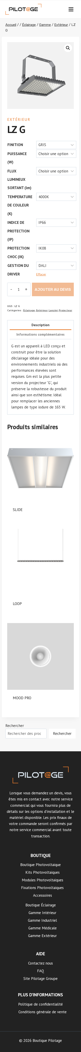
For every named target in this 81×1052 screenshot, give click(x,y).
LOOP (17, 603)
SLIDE (17, 509)
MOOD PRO (22, 697)
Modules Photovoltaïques (42, 880)
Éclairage (29, 310)
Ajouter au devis (53, 289)
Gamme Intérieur (42, 912)
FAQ (40, 970)
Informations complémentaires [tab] (40, 334)
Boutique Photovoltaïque (40, 864)
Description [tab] (41, 325)
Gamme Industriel (42, 920)
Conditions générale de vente (42, 1011)
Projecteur (65, 310)
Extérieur (18, 119)
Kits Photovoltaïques (42, 872)
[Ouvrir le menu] (71, 9)
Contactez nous (40, 963)
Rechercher (14, 725)
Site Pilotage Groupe (40, 978)
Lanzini (53, 310)
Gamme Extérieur (42, 935)
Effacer (41, 274)
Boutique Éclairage (40, 905)
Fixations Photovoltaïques (42, 887)
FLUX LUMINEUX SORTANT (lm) (19, 179)
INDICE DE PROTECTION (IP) (18, 231)
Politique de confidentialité (40, 1004)
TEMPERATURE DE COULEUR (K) (19, 205)
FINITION (15, 144)
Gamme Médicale (42, 928)
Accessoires (42, 895)
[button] (68, 48)
